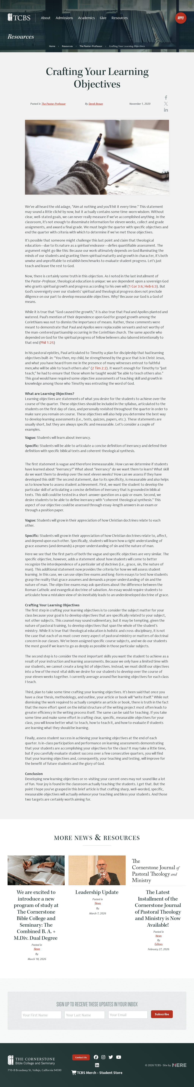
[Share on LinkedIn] (166, 109)
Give (103, 18)
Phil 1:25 (47, 342)
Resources (120, 18)
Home (52, 46)
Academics (86, 18)
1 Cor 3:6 (136, 286)
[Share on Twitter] (166, 103)
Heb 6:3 (151, 286)
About (46, 18)
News (37, 949)
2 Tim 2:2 (99, 368)
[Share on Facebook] (166, 97)
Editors (159, 944)
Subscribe (162, 1014)
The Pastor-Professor (91, 46)
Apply (181, 18)
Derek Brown (96, 103)
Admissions (64, 18)
